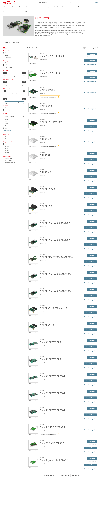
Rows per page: (48, 475)
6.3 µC (6, 123)
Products (10, 12)
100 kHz (7, 153)
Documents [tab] (16, 42)
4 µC (6, 121)
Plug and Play (8, 67)
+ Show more (7, 131)
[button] (96, 2)
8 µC (6, 126)
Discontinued (8, 158)
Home (4, 12)
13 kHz (7, 146)
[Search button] (24, 116)
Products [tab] (7, 42)
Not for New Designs (10, 162)
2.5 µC (6, 119)
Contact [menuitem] (78, 7)
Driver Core (8, 57)
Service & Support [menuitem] (46, 7)
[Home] (9, 2)
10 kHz (7, 144)
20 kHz (7, 148)
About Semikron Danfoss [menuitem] (60, 7)
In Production (8, 160)
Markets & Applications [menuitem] (17, 7)
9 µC (6, 128)
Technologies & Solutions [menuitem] (32, 7)
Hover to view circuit (33, 63)
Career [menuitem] (71, 7)
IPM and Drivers (17, 12)
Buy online (92, 54)
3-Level (7, 108)
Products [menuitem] (6, 7)
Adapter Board (8, 53)
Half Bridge (8, 110)
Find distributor (90, 61)
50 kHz (7, 150)
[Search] (70, 2)
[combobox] (55, 2)
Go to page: (74, 475)
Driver (6, 55)
